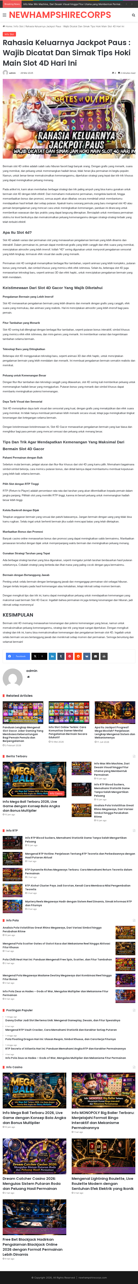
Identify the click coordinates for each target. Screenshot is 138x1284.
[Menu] (4, 16)
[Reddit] (78, 656)
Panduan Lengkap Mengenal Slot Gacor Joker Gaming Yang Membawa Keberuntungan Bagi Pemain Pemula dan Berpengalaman (23, 734)
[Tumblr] (61, 656)
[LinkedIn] (52, 656)
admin (12, 73)
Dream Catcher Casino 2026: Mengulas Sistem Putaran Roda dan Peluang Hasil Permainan (32, 1183)
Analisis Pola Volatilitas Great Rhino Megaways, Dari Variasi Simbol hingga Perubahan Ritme (114, 811)
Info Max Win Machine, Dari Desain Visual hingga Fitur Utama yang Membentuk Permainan (112, 769)
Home (8, 26)
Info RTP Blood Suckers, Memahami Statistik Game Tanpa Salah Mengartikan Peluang (112, 790)
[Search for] (133, 16)
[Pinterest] (69, 656)
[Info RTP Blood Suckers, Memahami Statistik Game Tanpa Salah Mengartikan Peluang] (81, 789)
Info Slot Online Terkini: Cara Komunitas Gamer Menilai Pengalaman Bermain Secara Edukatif (68, 732)
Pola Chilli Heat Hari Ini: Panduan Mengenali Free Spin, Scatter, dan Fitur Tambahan (57, 959)
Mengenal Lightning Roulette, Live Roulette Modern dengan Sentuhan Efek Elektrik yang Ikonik (103, 1183)
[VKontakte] (86, 656)
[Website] (28, 677)
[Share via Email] (95, 656)
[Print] (104, 656)
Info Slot (19, 26)
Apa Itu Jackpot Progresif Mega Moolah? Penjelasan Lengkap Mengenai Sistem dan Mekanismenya (115, 732)
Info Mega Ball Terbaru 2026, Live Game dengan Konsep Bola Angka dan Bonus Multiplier (31, 806)
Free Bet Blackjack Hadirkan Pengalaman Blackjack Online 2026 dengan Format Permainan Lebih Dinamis (33, 1247)
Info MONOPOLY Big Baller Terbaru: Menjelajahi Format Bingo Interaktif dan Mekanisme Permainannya (103, 1120)
